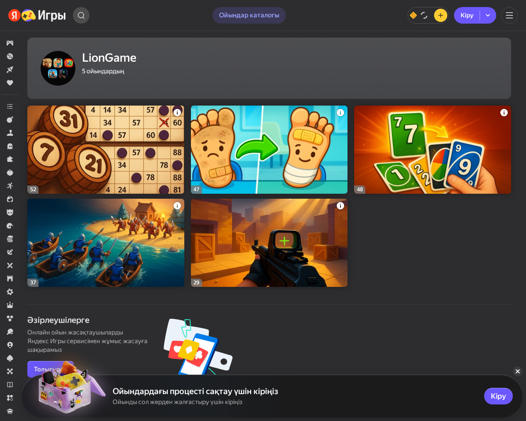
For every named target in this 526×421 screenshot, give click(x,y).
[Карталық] (10, 358)
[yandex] (37, 15)
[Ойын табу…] (81, 15)
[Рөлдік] (10, 305)
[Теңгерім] (428, 15)
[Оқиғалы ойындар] (10, 252)
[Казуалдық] (10, 172)
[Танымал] (10, 82)
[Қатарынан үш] (10, 397)
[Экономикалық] (10, 238)
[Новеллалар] (10, 384)
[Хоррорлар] (10, 146)
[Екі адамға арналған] (10, 265)
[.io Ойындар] (10, 344)
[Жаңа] (10, 69)
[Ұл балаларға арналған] (10, 212)
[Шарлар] (10, 318)
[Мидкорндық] (10, 291)
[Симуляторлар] (10, 133)
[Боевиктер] (10, 119)
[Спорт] (10, 331)
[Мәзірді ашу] (509, 15)
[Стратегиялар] (10, 278)
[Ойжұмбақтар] (10, 159)
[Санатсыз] (10, 106)
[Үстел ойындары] (10, 371)
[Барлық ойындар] (10, 43)
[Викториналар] (10, 411)
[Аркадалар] (10, 185)
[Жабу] (518, 371)
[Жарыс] (10, 225)
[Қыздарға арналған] (10, 199)
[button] (10, 43)
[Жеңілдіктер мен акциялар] (10, 56)
